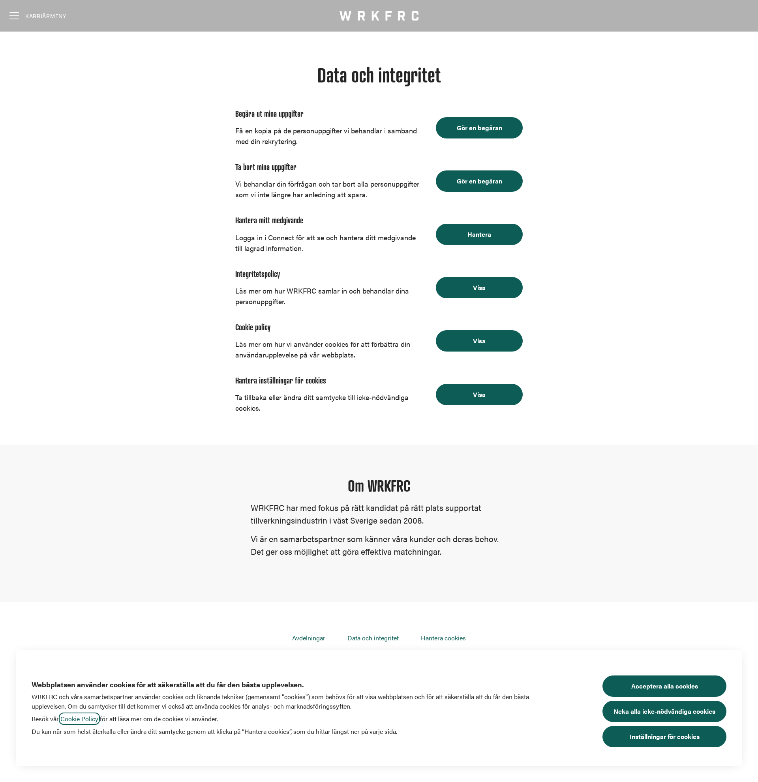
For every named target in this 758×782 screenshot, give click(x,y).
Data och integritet (373, 637)
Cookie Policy (79, 718)
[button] (479, 394)
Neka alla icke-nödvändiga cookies (664, 711)
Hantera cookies (443, 637)
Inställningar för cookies (665, 736)
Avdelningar (308, 637)
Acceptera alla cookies (664, 685)
